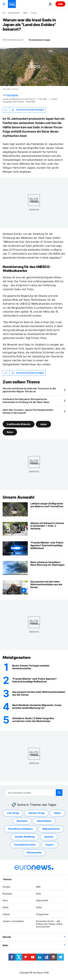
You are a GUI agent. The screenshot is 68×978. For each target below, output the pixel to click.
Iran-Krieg (13, 813)
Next (5, 900)
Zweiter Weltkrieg (25, 836)
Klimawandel (34, 852)
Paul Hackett (12, 95)
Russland (22, 821)
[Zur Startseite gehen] (12, 4)
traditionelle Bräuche (18, 424)
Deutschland (44, 821)
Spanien (48, 836)
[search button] (59, 792)
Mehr (5, 945)
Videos (6, 914)
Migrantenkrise (51, 828)
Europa (6, 886)
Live (60, 3)
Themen (7, 879)
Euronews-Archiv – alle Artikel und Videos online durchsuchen (49, 924)
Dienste (7, 937)
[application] (34, 67)
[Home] (4, 13)
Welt (25, 13)
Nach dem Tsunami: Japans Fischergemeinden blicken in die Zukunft (28, 411)
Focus (33, 13)
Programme (42, 914)
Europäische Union (25, 844)
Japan (43, 424)
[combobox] (34, 792)
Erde (38, 893)
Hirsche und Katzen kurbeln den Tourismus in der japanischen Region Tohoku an (29, 390)
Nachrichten (14, 13)
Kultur (39, 907)
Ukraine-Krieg (36, 813)
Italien (57, 813)
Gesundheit (42, 900)
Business (7, 893)
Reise (10, 431)
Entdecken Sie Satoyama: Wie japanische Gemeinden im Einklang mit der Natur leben (26, 400)
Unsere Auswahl (18, 497)
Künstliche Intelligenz (20, 828)
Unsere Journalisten (13, 921)
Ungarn (49, 844)
